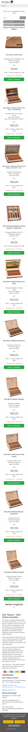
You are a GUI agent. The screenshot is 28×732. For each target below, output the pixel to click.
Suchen (23, 18)
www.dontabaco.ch (7, 687)
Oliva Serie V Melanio (9, 24)
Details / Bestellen (14, 79)
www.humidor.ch (21, 622)
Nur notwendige (20, 721)
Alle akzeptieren (8, 721)
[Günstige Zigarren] (7, 2)
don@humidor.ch (10, 690)
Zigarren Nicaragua (9, 21)
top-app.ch (18, 728)
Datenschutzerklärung (14, 725)
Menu (4, 6)
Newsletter (13, 661)
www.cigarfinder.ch (19, 687)
